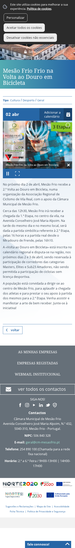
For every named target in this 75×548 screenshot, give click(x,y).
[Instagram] (27, 405)
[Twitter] (48, 405)
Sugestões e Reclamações (19, 506)
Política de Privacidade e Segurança (46, 511)
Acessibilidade (61, 506)
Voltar (15, 330)
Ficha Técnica (17, 511)
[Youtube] (34, 405)
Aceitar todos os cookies (24, 28)
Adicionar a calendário (52, 114)
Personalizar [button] (16, 18)
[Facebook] (20, 405)
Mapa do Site (44, 506)
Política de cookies (39, 9)
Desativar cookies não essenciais (30, 37)
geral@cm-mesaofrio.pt (43, 442)
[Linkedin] (41, 405)
